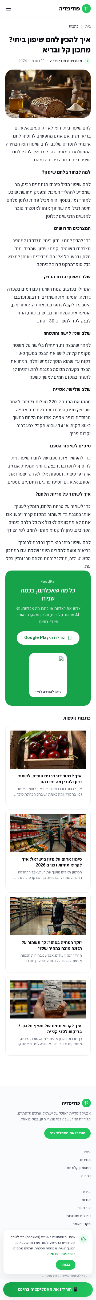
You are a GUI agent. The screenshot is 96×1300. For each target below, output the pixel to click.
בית (88, 26)
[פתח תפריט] (8, 8)
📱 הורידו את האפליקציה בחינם (48, 1289)
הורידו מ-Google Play (45, 637)
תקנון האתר (82, 1224)
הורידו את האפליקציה (67, 1133)
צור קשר (84, 1208)
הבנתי (65, 1264)
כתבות (86, 1176)
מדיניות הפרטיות (60, 1253)
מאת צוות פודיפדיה (69, 61)
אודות (86, 1200)
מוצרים (85, 1160)
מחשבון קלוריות (79, 1168)
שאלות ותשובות (78, 1216)
